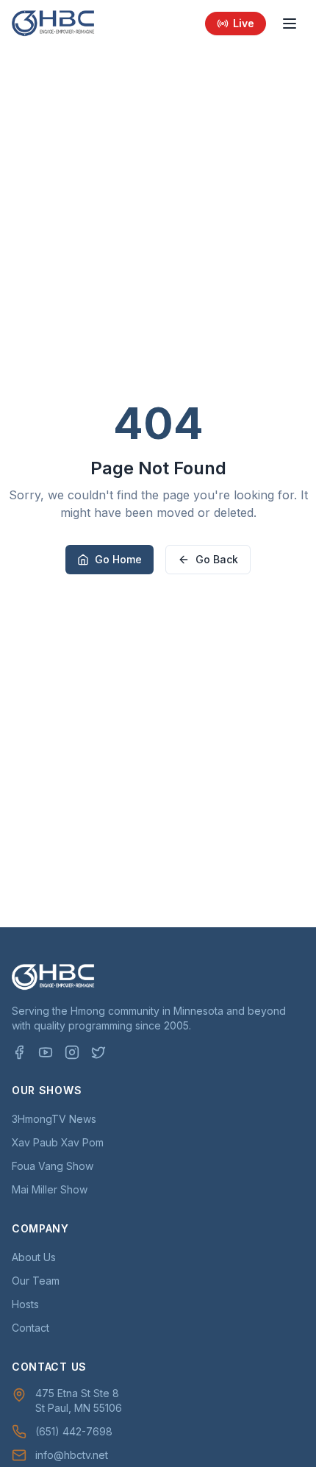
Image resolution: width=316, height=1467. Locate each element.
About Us (34, 1257)
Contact (30, 1327)
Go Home (118, 559)
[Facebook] (19, 1052)
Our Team (36, 1280)
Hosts (25, 1304)
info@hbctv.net (71, 1455)
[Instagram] (72, 1052)
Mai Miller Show (49, 1189)
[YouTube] (45, 1052)
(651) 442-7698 (73, 1431)
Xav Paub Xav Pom (58, 1142)
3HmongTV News (54, 1119)
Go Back (216, 559)
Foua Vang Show (52, 1166)
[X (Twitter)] (98, 1052)
